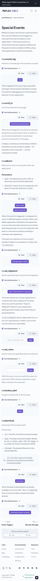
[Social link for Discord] (28, 568)
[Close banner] (36, 3)
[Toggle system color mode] (3, 567)
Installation (19, 553)
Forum (33, 557)
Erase (30, 370)
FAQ (32, 549)
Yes (13, 535)
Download (20, 481)
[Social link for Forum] (36, 568)
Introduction (19, 549)
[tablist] (20, 73)
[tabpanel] (20, 80)
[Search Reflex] (31, 11)
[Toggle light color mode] (6, 567)
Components (19, 557)
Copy (30, 340)
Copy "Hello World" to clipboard (20, 292)
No (29, 535)
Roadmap (34, 553)
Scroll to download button (20, 124)
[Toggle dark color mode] (9, 567)
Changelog (6, 557)
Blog (3, 553)
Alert (20, 411)
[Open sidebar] (35, 11)
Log (20, 80)
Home (4, 549)
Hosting (18, 561)
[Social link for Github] (23, 568)
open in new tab (20, 210)
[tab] (21, 73)
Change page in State (20, 261)
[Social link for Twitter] (19, 568)
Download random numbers (20, 512)
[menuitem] (31, 11)
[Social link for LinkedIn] (32, 568)
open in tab (20, 205)
